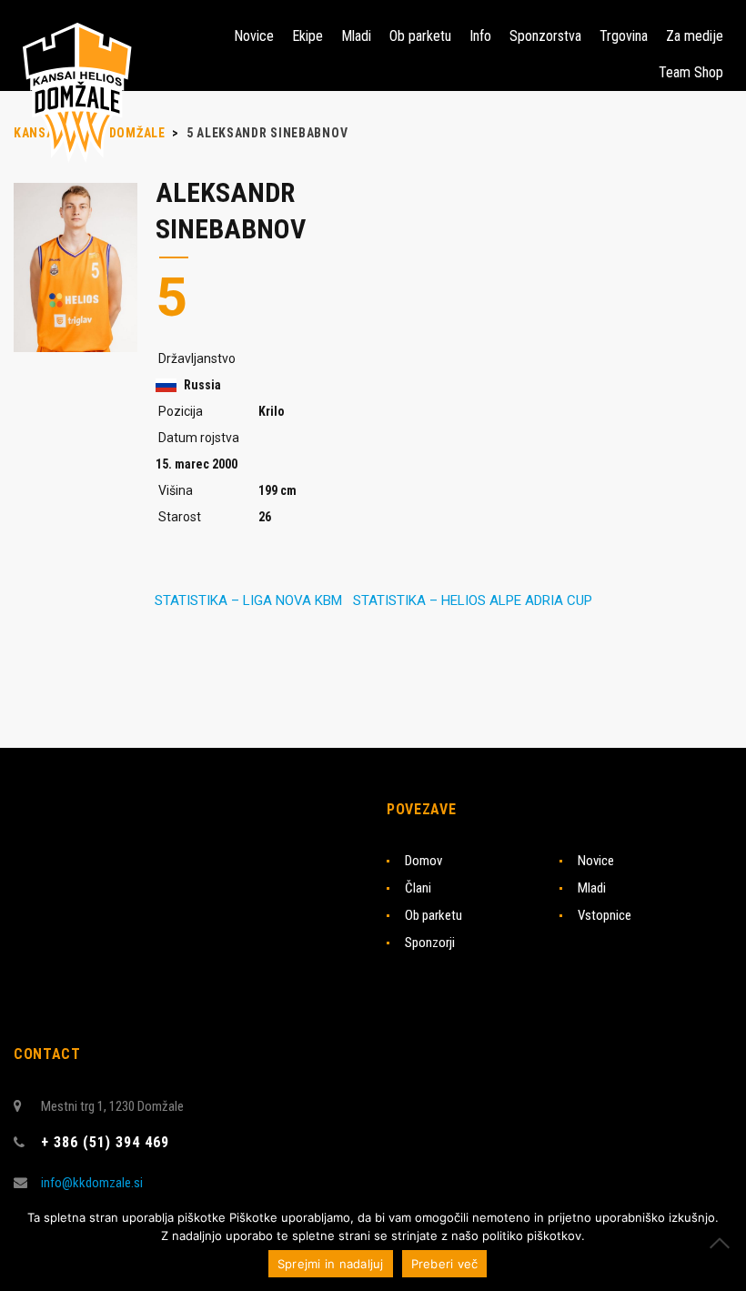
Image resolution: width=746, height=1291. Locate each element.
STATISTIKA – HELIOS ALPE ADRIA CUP (472, 600)
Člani (418, 888)
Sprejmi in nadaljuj (330, 1263)
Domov (423, 860)
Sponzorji (430, 942)
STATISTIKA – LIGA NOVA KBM (248, 600)
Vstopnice (604, 915)
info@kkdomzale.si (92, 1183)
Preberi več (445, 1263)
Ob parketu (433, 915)
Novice (596, 860)
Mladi (592, 888)
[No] (723, 1243)
